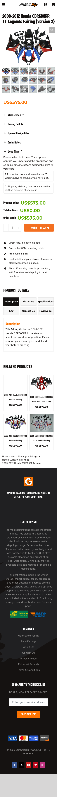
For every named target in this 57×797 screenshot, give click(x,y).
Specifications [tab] (46, 301)
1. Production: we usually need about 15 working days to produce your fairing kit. (27, 176)
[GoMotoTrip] (28, 4)
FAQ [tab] (11, 310)
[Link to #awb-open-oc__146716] (8, 5)
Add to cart (40, 228)
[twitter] (21, 765)
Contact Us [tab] (28, 310)
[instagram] (42, 765)
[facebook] (14, 765)
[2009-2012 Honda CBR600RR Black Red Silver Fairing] (42, 384)
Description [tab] (11, 301)
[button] (52, 30)
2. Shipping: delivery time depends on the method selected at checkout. (27, 188)
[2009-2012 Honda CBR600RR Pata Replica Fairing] (42, 423)
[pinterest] (35, 765)
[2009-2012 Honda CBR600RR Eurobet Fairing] (15, 423)
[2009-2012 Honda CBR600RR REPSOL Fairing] (15, 383)
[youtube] (28, 765)
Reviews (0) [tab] (45, 310)
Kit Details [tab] (28, 301)
